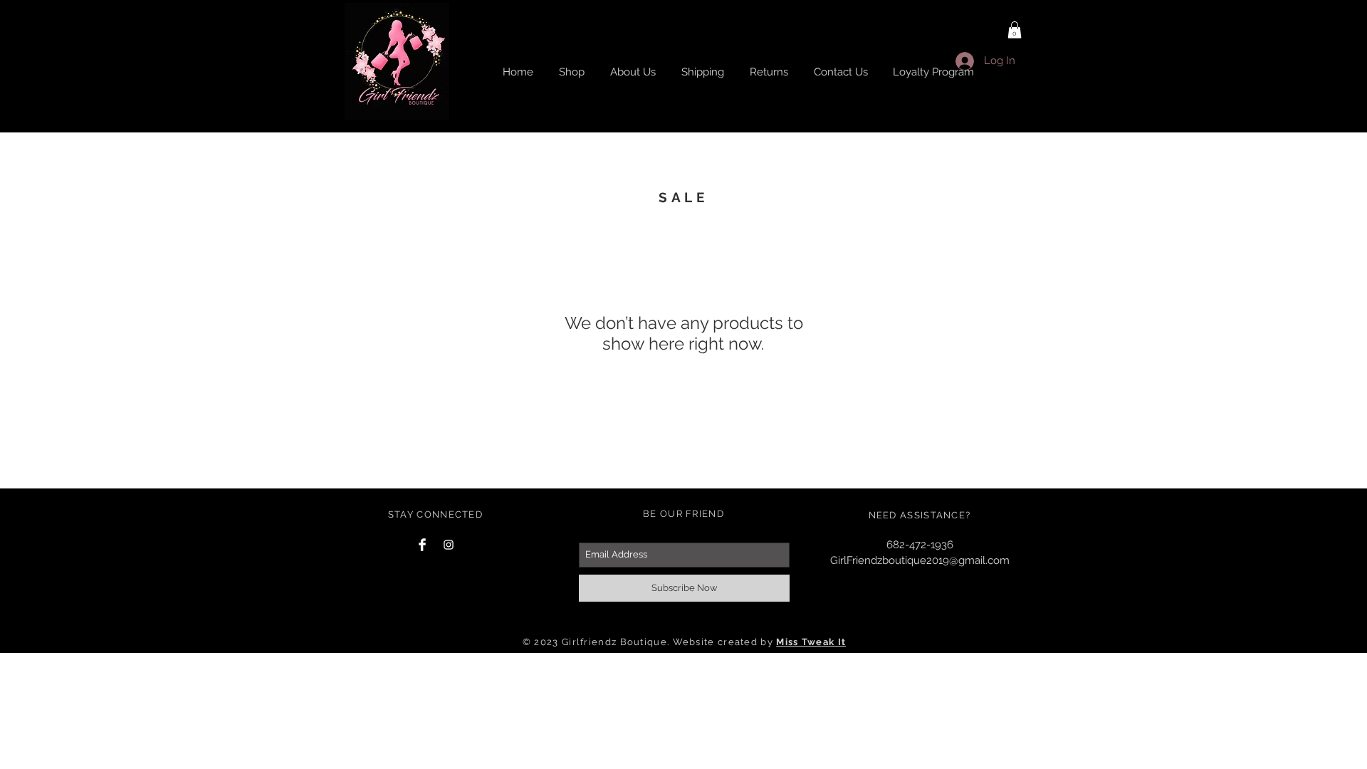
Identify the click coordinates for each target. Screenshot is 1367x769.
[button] (1014, 29)
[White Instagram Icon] (448, 544)
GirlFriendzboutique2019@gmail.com (920, 560)
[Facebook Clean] (422, 544)
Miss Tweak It (811, 642)
